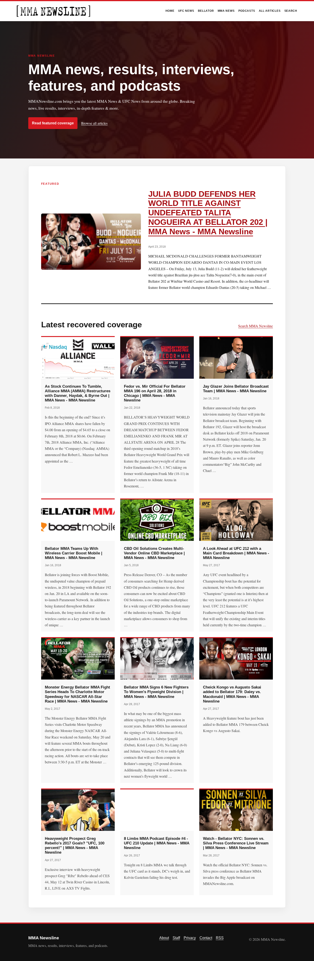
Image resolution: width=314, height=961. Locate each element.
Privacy (190, 938)
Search (290, 10)
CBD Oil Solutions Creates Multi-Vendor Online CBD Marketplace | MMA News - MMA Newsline (154, 553)
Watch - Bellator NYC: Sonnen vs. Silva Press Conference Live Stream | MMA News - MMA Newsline (235, 843)
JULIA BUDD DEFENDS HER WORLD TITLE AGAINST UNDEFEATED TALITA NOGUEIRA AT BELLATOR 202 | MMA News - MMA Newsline (208, 212)
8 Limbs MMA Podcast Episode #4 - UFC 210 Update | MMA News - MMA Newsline (156, 843)
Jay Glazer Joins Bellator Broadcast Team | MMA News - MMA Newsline (236, 388)
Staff (176, 938)
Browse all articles (94, 123)
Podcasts (246, 10)
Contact (206, 938)
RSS (220, 938)
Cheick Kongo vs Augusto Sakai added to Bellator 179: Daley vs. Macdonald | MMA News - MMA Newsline (232, 694)
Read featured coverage (53, 123)
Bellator (206, 10)
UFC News (186, 10)
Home (170, 10)
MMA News (226, 10)
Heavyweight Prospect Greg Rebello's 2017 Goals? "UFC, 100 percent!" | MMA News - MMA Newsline (74, 845)
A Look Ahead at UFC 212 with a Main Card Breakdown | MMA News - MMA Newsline (236, 553)
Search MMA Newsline (255, 325)
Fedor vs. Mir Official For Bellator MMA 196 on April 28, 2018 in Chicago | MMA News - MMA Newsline (155, 393)
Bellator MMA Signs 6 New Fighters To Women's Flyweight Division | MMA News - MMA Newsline (156, 692)
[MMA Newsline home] (53, 11)
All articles (270, 10)
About (164, 938)
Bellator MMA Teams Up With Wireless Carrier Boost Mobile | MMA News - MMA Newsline (73, 553)
